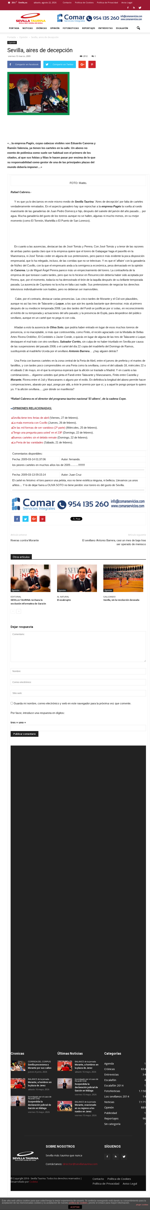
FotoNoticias (71, 28)
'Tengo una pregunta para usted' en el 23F (37, 432)
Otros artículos (21, 557)
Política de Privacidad (107, 2)
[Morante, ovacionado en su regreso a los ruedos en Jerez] (64, 1106)
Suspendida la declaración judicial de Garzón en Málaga (39, 1105)
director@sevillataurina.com (80, 1164)
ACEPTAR (75, 1207)
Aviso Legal (126, 2)
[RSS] (134, 7)
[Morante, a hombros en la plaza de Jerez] (18, 1083)
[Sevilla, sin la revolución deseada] (124, 578)
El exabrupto (64, 600)
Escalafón (122, 28)
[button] (138, 28)
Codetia (33, 1181)
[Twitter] (140, 7)
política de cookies (78, 1203)
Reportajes (88, 28)
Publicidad (110, 1113)
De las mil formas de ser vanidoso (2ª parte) (39, 427)
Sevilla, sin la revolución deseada (121, 600)
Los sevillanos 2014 (116, 1096)
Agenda (109, 1063)
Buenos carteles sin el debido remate (35, 437)
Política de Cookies (84, 2)
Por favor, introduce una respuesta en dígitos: (38, 712)
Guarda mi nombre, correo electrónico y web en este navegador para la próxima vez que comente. (72, 703)
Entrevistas (105, 28)
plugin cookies (142, 1205)
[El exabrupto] (78, 578)
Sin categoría (112, 1124)
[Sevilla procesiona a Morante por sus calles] (18, 1066)
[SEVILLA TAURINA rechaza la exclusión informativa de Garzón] (32, 578)
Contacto (67, 2)
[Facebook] (128, 7)
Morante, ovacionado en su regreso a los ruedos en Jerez (85, 1108)
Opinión (54, 28)
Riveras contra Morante (25, 540)
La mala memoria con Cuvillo (30, 422)
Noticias (27, 28)
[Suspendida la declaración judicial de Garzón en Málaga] (18, 1101)
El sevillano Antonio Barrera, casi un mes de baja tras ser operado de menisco (114, 542)
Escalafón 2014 (113, 1085)
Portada (14, 28)
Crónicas (41, 28)
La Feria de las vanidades (28, 442)
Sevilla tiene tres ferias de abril (31, 417)
